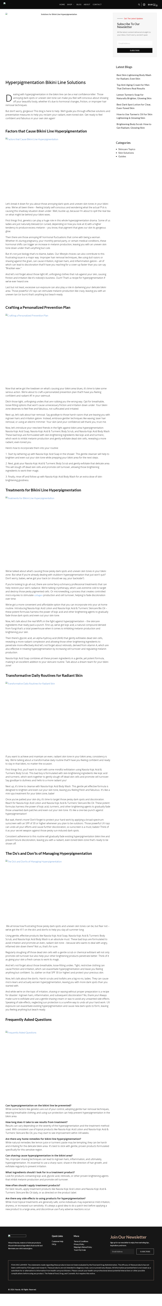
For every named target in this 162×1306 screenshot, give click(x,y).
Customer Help (57, 1241)
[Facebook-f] (142, 1289)
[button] (153, 4)
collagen (38, 595)
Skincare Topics (126, 149)
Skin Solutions (126, 152)
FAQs (54, 1244)
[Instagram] (152, 1289)
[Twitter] (147, 1289)
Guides (122, 156)
